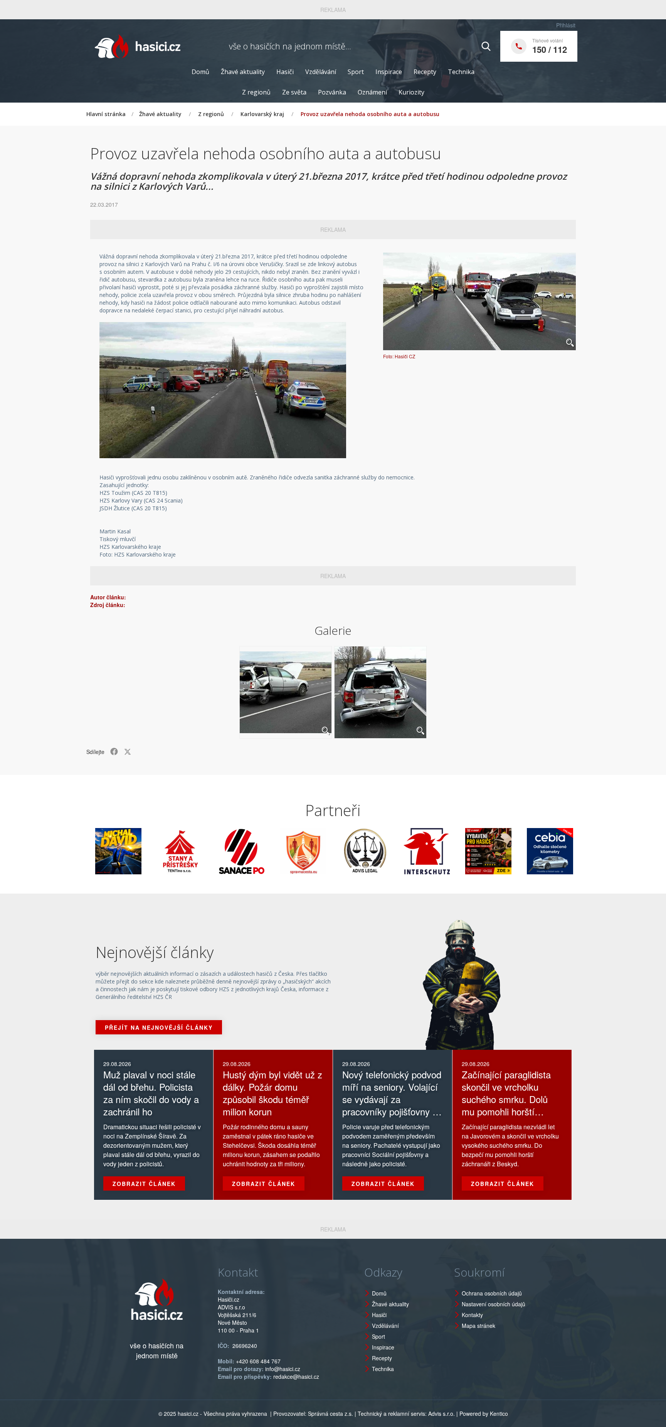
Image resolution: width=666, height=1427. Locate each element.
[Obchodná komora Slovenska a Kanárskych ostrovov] (573, 851)
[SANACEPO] (203, 851)
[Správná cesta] (265, 851)
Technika (461, 71)
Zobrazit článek (144, 1183)
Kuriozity (411, 92)
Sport (356, 71)
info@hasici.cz (282, 1369)
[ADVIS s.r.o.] (327, 851)
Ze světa (294, 92)
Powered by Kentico (483, 1413)
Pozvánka (332, 92)
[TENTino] (142, 851)
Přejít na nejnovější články (159, 1027)
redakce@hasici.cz (296, 1376)
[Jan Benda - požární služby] (450, 851)
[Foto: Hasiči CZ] (479, 301)
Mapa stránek (478, 1325)
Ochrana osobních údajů (492, 1293)
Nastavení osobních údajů (493, 1304)
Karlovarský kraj (262, 114)
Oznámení (372, 92)
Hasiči (285, 71)
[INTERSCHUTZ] (388, 851)
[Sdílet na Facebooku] (114, 752)
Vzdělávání (320, 71)
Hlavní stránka (106, 114)
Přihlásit (565, 25)
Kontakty (472, 1315)
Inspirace (388, 71)
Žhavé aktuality (243, 71)
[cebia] (512, 851)
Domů (200, 71)
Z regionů (256, 92)
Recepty (425, 71)
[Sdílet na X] (127, 752)
